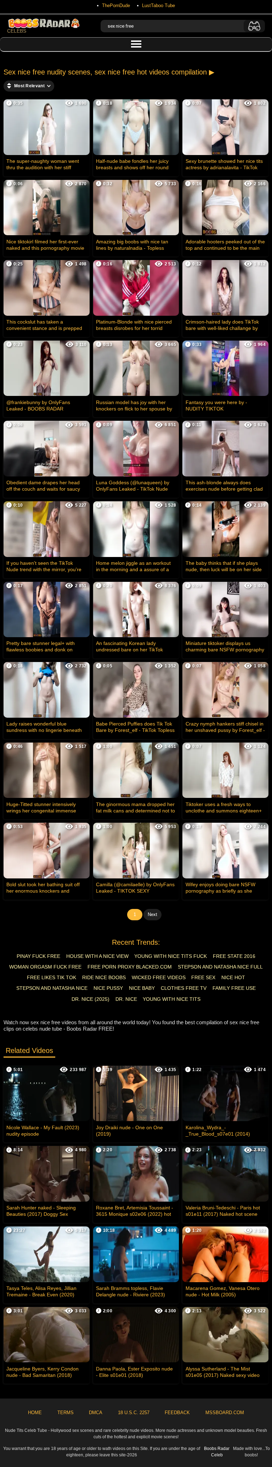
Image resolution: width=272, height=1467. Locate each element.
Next (152, 914)
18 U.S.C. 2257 (133, 1412)
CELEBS (16, 31)
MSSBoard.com (224, 1412)
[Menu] (136, 44)
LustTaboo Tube (158, 5)
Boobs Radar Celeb (217, 1451)
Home (35, 1412)
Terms (65, 1412)
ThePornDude (116, 5)
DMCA (95, 1412)
